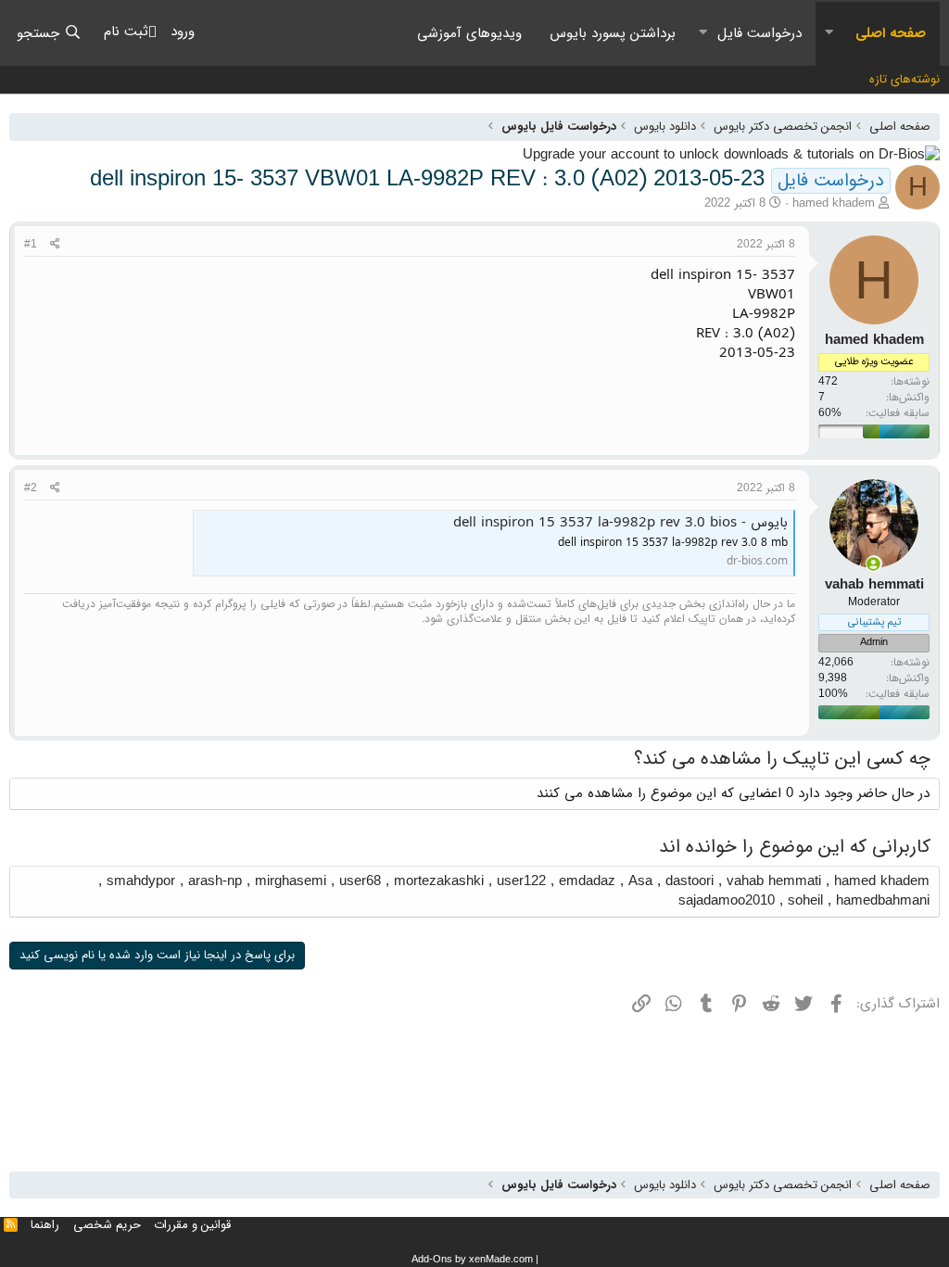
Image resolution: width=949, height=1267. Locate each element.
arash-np (215, 881)
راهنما (45, 1225)
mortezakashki (439, 881)
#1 (30, 244)
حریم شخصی (107, 1225)
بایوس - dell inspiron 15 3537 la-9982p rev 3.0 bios (620, 523)
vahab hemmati (774, 881)
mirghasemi (290, 881)
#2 (30, 488)
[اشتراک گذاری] (55, 245)
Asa (640, 881)
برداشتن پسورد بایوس (613, 33)
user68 (360, 881)
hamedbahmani (883, 901)
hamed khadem (833, 203)
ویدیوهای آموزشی (469, 33)
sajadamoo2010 (726, 901)
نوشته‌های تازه (904, 79)
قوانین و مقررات (192, 1225)
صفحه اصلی (890, 33)
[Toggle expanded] (828, 34)
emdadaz (587, 881)
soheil (805, 901)
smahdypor (141, 881)
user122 (521, 881)
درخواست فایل (759, 33)
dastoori (689, 881)
